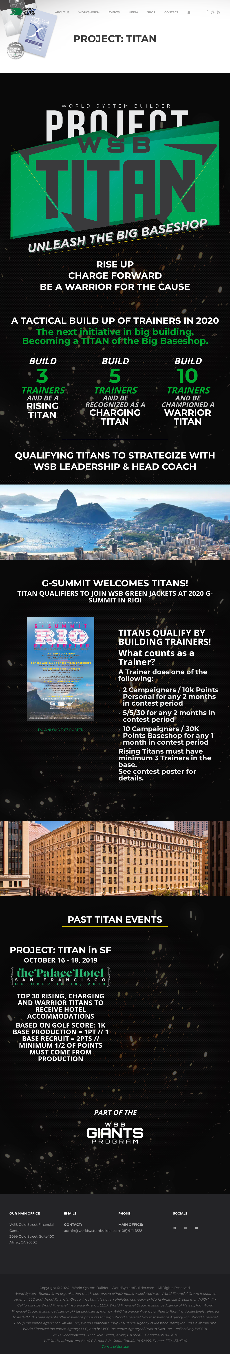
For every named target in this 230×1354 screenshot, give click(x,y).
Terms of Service (115, 1346)
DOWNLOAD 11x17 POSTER (60, 730)
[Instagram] (186, 1226)
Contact (171, 12)
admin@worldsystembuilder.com (92, 1230)
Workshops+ (89, 12)
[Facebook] (175, 1226)
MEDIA (133, 12)
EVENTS (114, 12)
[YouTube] (197, 1226)
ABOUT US (62, 12)
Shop (151, 12)
